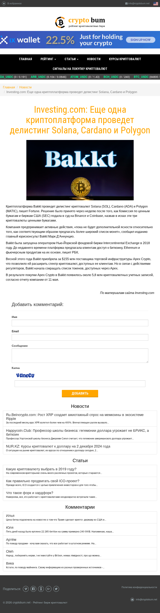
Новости (93, 59)
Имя (14, 317)
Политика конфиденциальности (139, 587)
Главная (25, 59)
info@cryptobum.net (138, 3)
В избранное (14, 3)
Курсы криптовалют (125, 59)
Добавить (80, 393)
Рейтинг (47, 59)
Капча (16, 368)
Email (15, 331)
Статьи (70, 59)
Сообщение (20, 345)
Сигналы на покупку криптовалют (80, 69)
